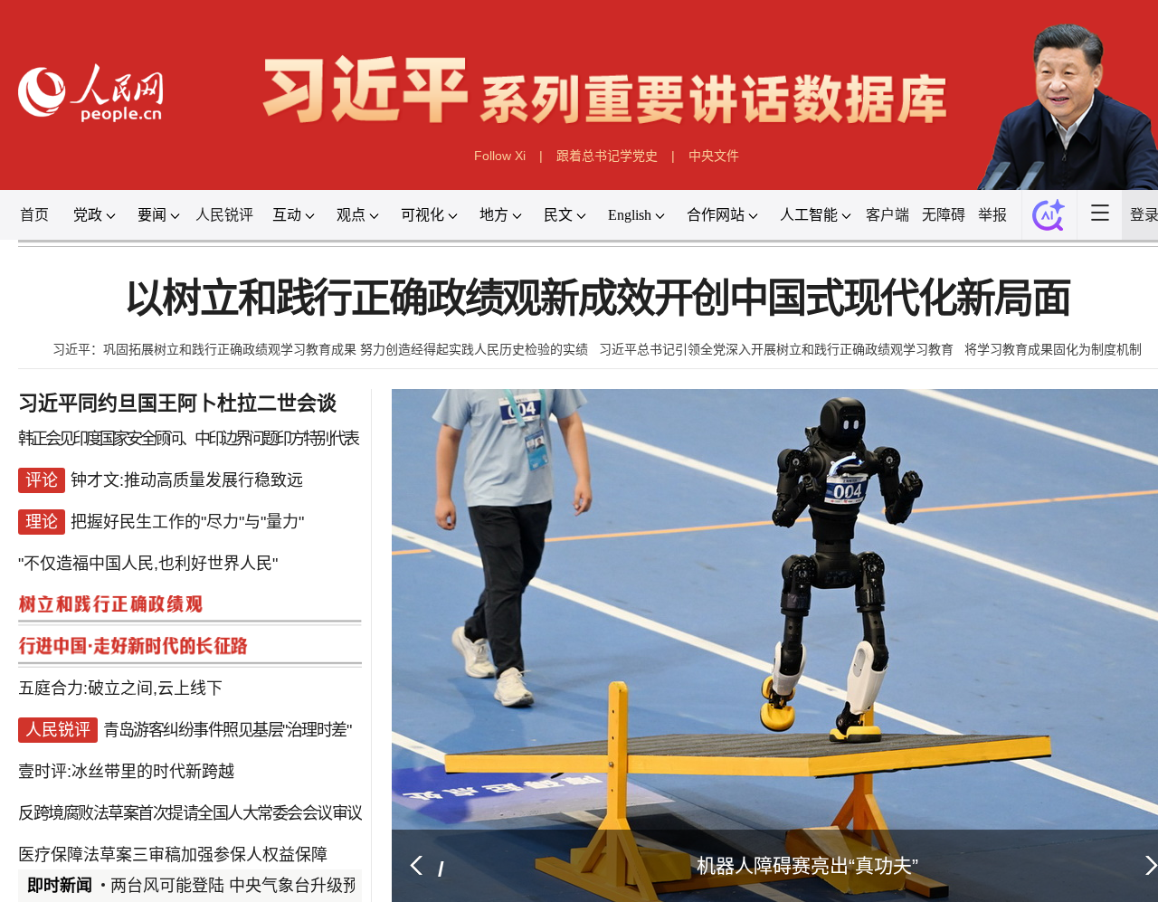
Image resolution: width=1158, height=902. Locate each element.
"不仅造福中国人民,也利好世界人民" (148, 564)
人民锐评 (224, 215)
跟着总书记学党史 (607, 155)
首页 (34, 215)
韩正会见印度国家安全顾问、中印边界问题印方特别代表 (187, 439)
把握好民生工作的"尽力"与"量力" (187, 522)
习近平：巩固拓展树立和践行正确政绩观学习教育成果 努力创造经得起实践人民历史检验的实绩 (320, 349)
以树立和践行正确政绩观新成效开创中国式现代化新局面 (596, 299)
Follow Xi (500, 155)
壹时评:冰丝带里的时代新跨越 (126, 772)
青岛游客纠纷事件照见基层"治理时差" (226, 730)
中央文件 (713, 155)
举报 (992, 215)
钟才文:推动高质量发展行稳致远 (187, 480)
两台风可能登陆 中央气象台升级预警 (242, 886)
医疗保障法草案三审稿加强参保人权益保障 (172, 855)
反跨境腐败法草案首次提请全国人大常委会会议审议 (190, 813)
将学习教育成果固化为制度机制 (1053, 349)
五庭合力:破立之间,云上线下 (120, 688)
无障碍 (943, 215)
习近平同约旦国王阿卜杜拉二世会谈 (177, 403)
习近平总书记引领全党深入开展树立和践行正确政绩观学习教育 (776, 349)
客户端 (887, 215)
